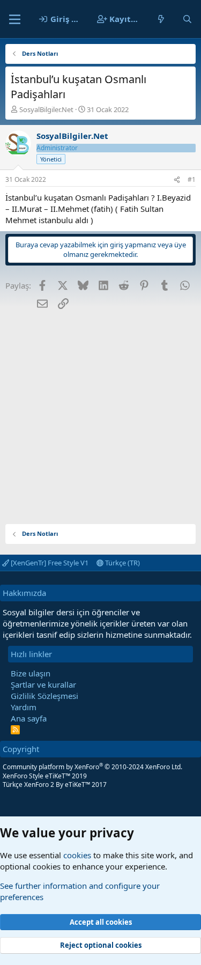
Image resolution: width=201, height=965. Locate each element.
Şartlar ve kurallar (43, 684)
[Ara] (187, 19)
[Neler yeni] (161, 19)
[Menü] (14, 19)
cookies (77, 855)
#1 (192, 179)
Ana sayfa (29, 718)
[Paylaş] (177, 180)
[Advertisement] (100, 412)
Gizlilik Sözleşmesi (44, 695)
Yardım (23, 707)
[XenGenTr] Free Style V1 (48, 563)
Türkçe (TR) (121, 563)
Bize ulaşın (30, 673)
